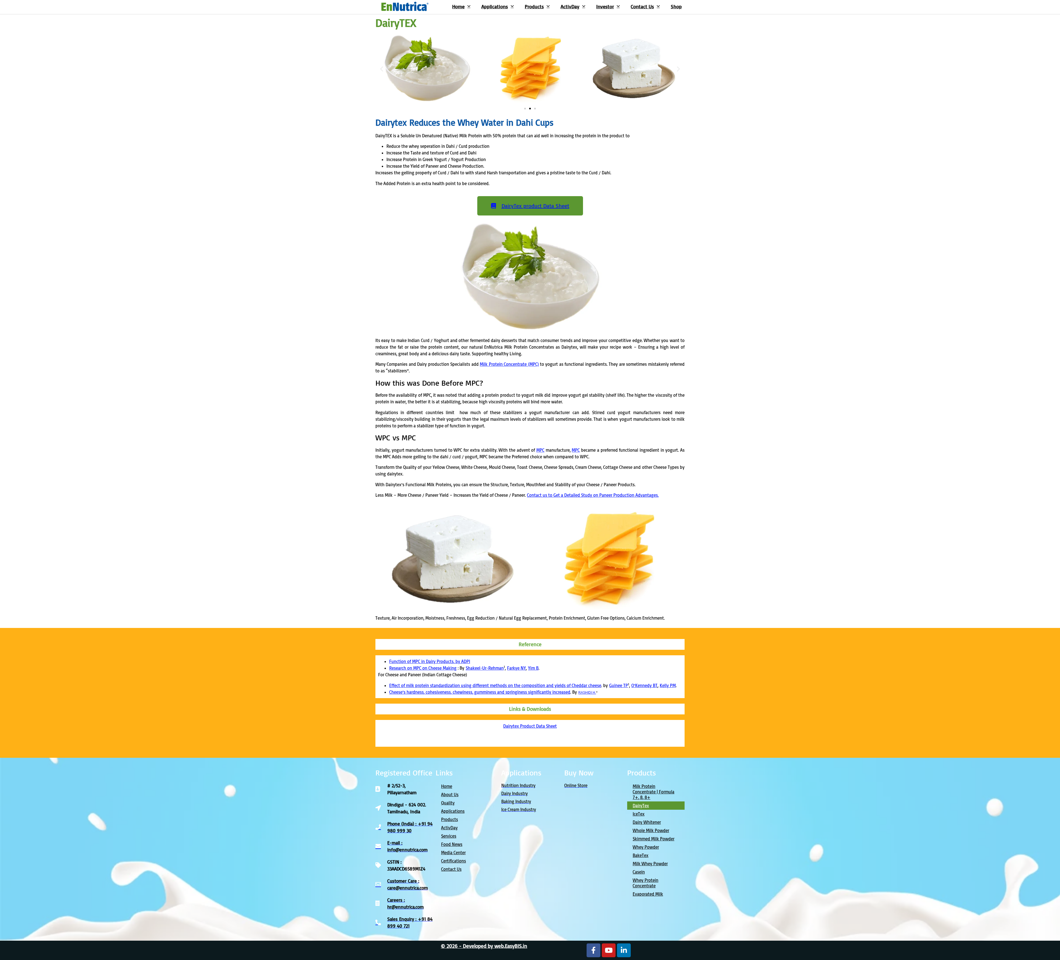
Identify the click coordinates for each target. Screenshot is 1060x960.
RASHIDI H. (587, 693)
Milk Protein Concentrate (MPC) (509, 364)
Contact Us (642, 6)
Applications (494, 6)
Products (534, 6)
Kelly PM (668, 685)
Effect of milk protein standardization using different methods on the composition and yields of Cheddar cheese (495, 685)
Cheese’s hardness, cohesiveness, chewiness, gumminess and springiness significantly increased (479, 692)
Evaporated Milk (648, 894)
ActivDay (570, 6)
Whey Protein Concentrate (645, 882)
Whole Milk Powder (651, 830)
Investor (605, 6)
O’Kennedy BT (644, 685)
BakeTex (640, 855)
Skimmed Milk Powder (653, 838)
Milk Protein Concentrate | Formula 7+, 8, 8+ (653, 791)
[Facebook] (593, 950)
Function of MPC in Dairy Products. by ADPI (429, 661)
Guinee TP (618, 685)
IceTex (639, 814)
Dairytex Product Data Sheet (530, 726)
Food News (451, 844)
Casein (639, 872)
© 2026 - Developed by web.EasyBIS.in (484, 946)
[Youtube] (609, 950)
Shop (676, 6)
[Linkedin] (624, 950)
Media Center (453, 852)
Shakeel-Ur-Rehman (485, 668)
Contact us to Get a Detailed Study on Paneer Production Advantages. (593, 495)
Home (458, 6)
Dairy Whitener (647, 822)
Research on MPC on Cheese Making (423, 668)
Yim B (533, 668)
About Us (450, 794)
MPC (540, 450)
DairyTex (641, 805)
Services (448, 836)
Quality (448, 803)
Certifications (453, 861)
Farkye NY (516, 668)
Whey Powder (646, 847)
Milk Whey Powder (650, 863)
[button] (381, 68)
